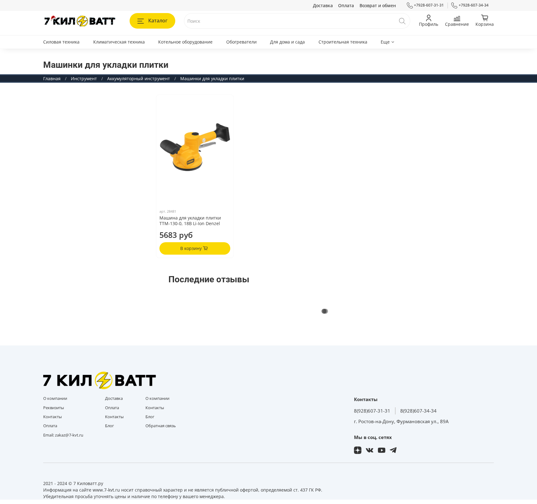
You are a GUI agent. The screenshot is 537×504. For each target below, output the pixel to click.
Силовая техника (61, 42)
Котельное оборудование (185, 42)
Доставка (323, 5)
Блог (109, 425)
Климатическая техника (119, 42)
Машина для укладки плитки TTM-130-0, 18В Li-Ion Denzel (190, 220)
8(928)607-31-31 (372, 411)
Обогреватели (241, 42)
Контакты (52, 416)
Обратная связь (160, 425)
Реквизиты (53, 407)
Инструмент (84, 78)
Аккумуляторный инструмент (138, 78)
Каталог (158, 20)
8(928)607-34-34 (418, 411)
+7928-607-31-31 (429, 5)
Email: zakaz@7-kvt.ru (63, 435)
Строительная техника (343, 42)
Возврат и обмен (378, 5)
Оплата (346, 5)
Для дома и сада (287, 42)
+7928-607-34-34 (474, 5)
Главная (52, 78)
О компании (55, 398)
